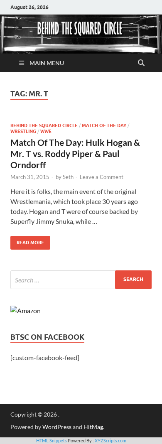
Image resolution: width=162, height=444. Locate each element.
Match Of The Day (104, 125)
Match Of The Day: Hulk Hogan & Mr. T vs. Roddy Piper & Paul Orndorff (75, 153)
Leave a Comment (101, 177)
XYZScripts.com (110, 440)
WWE (46, 131)
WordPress (56, 426)
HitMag (93, 426)
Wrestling (23, 131)
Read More (27, 240)
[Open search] (141, 63)
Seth (68, 177)
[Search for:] (81, 279)
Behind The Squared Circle (44, 125)
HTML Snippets (51, 440)
